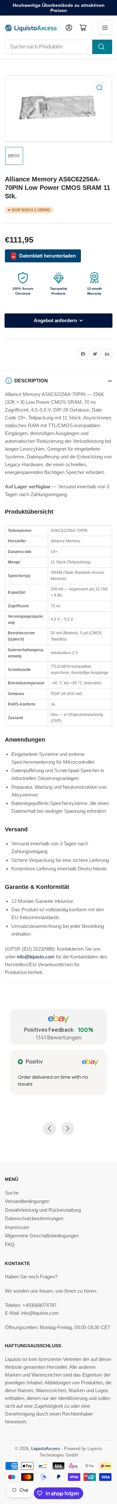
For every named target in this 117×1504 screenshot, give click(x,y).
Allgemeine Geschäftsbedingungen (42, 1235)
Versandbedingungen (27, 1201)
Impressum (17, 1227)
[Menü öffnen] (105, 27)
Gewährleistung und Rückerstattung (43, 1210)
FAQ (10, 1244)
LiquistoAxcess (45, 1448)
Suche (12, 1192)
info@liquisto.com (36, 956)
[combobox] (58, 47)
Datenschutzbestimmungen (34, 1218)
